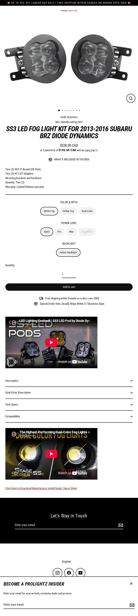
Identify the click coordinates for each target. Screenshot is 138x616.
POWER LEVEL (69, 223)
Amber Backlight (68, 252)
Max (71, 231)
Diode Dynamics (69, 117)
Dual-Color (87, 211)
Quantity (9, 265)
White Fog (49, 211)
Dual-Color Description (18, 392)
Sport (47, 231)
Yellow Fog (68, 211)
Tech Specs (11, 404)
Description (11, 380)
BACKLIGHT (69, 243)
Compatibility (12, 416)
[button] (69, 150)
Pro (59, 231)
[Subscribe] (131, 605)
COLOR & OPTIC (69, 202)
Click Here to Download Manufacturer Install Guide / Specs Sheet (41, 488)
